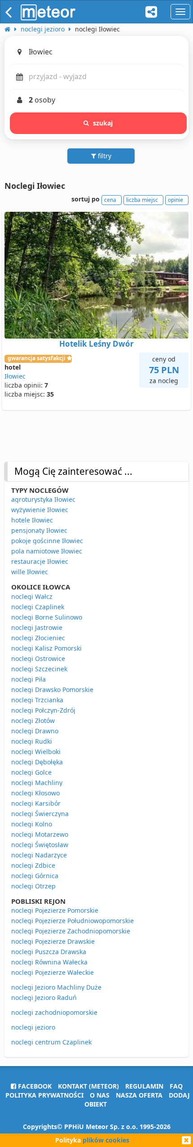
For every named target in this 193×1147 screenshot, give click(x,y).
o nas (100, 1095)
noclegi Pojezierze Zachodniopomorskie (70, 931)
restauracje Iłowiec (39, 561)
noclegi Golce (31, 772)
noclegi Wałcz (32, 596)
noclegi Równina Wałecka (49, 962)
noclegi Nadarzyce (39, 855)
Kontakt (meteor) (88, 1086)
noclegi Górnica (34, 875)
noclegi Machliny (36, 782)
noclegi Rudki (31, 741)
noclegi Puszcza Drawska (48, 951)
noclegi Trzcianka (37, 700)
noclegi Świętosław (39, 844)
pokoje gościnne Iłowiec (47, 540)
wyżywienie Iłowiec (39, 509)
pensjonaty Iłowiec (39, 530)
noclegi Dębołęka (37, 762)
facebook (34, 1086)
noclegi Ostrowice (38, 658)
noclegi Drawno (34, 731)
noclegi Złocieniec (38, 638)
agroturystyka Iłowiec (43, 499)
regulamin (144, 1086)
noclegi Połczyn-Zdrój (43, 710)
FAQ (176, 1086)
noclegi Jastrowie (36, 627)
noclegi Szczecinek (39, 669)
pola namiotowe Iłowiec (46, 551)
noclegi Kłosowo (35, 793)
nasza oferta (139, 1095)
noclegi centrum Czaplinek (51, 1042)
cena (110, 200)
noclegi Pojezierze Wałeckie (52, 972)
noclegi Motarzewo (39, 834)
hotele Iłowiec (32, 520)
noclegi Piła (28, 679)
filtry (103, 156)
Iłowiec (15, 376)
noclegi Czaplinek (37, 607)
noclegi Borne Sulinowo (46, 617)
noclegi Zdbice (33, 865)
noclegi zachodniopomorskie (54, 1012)
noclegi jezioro (33, 1027)
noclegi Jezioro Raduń (44, 997)
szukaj (103, 123)
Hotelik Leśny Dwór (96, 344)
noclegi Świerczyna (40, 813)
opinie (175, 200)
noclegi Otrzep (33, 886)
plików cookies (106, 1140)
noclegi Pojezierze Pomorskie (54, 910)
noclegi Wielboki (36, 751)
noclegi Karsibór (36, 803)
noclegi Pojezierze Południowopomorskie (72, 920)
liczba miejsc (142, 200)
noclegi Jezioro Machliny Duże (56, 987)
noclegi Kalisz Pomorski (46, 648)
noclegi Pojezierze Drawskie (53, 941)
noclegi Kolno (31, 824)
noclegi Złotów (33, 720)
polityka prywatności (44, 1095)
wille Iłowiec (29, 571)
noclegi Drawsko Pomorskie (52, 689)
